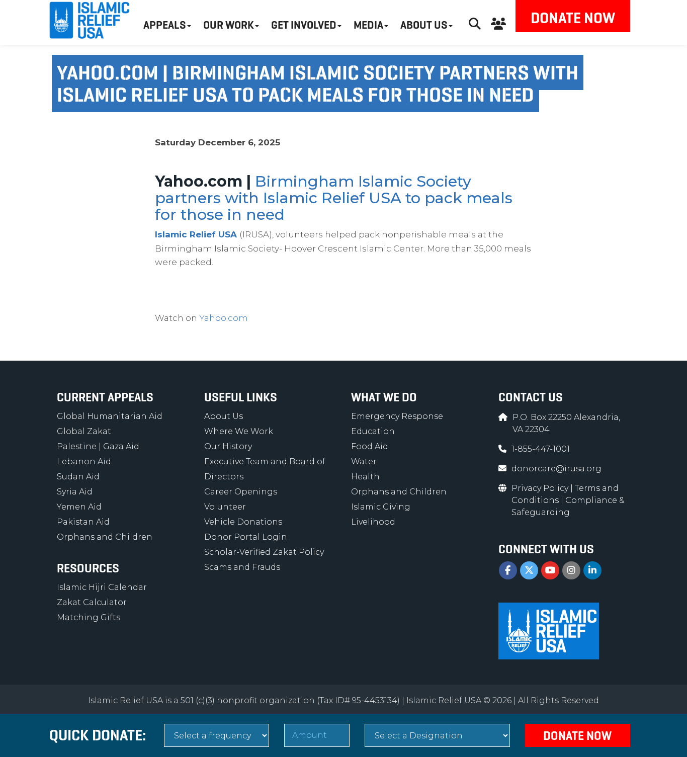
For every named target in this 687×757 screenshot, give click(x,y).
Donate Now (573, 18)
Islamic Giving (380, 507)
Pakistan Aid (83, 522)
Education (373, 431)
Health (365, 476)
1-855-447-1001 (540, 449)
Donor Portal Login (245, 537)
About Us (223, 416)
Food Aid (369, 446)
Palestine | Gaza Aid (98, 446)
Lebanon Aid (84, 461)
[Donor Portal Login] (498, 22)
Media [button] (368, 25)
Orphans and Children (104, 537)
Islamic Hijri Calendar (102, 587)
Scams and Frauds (242, 567)
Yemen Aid (79, 507)
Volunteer (225, 507)
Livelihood (373, 522)
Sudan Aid (78, 476)
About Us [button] (424, 25)
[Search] (475, 22)
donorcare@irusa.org (556, 468)
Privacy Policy (540, 488)
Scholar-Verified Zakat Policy (264, 552)
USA (227, 234)
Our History (228, 446)
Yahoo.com (223, 318)
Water (364, 461)
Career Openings (240, 491)
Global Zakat (84, 431)
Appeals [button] (164, 25)
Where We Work (238, 431)
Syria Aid (75, 491)
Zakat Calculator (92, 602)
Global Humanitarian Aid (109, 416)
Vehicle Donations (243, 522)
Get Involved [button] (303, 25)
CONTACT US (530, 397)
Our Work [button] (228, 25)
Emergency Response (397, 416)
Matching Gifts (88, 617)
